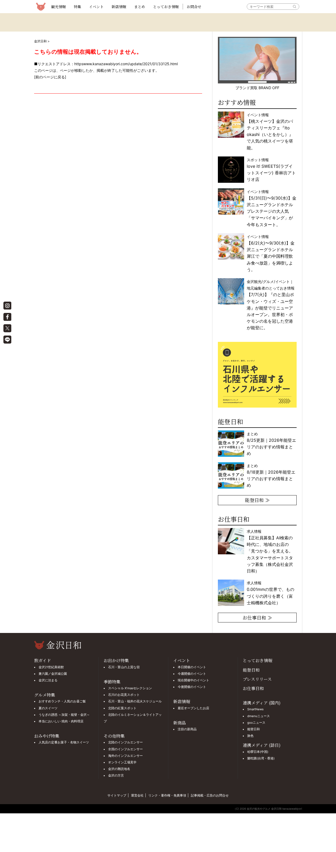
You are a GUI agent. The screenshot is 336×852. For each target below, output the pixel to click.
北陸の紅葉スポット (122, 708)
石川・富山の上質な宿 (124, 667)
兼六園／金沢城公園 (53, 674)
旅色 (250, 736)
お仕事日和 (253, 688)
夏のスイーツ (48, 708)
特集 (77, 6)
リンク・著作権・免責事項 (167, 795)
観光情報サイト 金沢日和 (40, 6)
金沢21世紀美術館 (51, 667)
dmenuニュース (258, 716)
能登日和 (251, 670)
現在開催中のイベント (193, 680)
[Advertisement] (118, 158)
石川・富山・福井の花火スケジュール (135, 701)
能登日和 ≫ (257, 499)
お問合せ (194, 6)
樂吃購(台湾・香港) (261, 758)
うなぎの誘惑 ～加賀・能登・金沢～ (64, 715)
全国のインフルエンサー (125, 749)
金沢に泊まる (48, 680)
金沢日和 (40, 41)
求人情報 (270, 551)
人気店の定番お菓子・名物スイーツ (64, 742)
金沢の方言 (116, 775)
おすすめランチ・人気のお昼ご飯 (62, 701)
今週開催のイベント (192, 674)
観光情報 (58, 6)
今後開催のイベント (192, 687)
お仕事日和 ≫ (257, 617)
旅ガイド (42, 660)
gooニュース (256, 722)
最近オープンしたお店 (193, 708)
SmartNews (255, 709)
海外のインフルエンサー (125, 756)
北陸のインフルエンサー (125, 742)
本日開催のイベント (192, 667)
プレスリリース (257, 679)
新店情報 (119, 6)
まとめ (139, 6)
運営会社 (137, 795)
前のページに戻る (50, 77)
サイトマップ (116, 795)
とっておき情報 (166, 6)
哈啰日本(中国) (257, 752)
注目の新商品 (187, 729)
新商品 (179, 723)
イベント (96, 6)
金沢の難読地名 (119, 769)
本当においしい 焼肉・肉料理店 (61, 721)
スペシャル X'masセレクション (130, 688)
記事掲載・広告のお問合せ (210, 795)
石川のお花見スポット (124, 695)
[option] (257, 375)
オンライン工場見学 (122, 762)
